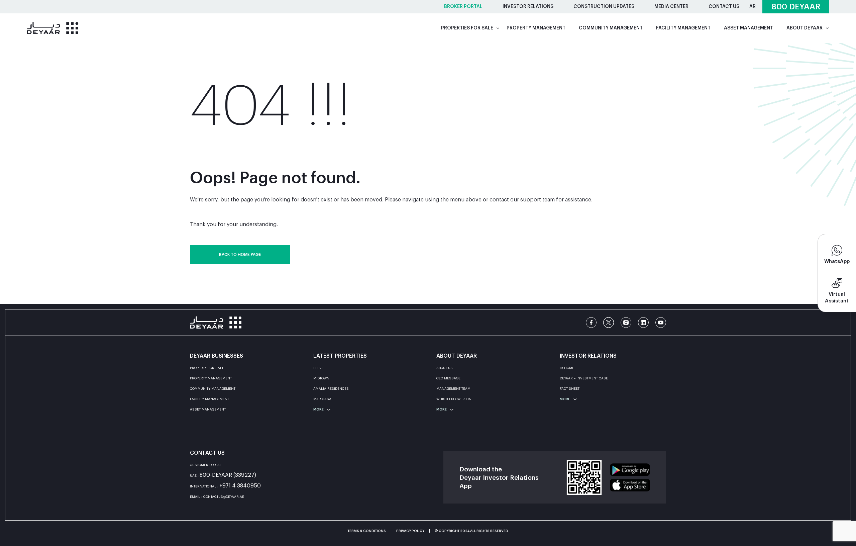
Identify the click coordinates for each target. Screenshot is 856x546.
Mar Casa (322, 399)
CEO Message (448, 378)
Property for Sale (207, 368)
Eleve (318, 368)
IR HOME (567, 368)
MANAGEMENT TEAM (453, 388)
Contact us (724, 6)
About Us (444, 368)
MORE (318, 409)
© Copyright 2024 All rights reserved (471, 531)
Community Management (611, 28)
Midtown (321, 378)
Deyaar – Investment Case (584, 378)
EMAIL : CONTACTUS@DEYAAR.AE (217, 496)
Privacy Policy (410, 531)
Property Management (536, 28)
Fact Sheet (569, 388)
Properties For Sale (467, 28)
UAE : (223, 476)
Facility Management (683, 28)
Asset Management (748, 28)
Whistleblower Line (454, 399)
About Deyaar (804, 28)
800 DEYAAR (796, 7)
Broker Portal (463, 6)
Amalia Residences (331, 388)
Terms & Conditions (367, 531)
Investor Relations (528, 6)
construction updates (603, 6)
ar (752, 6)
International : (225, 486)
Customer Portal (206, 465)
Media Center (671, 6)
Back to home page (240, 255)
